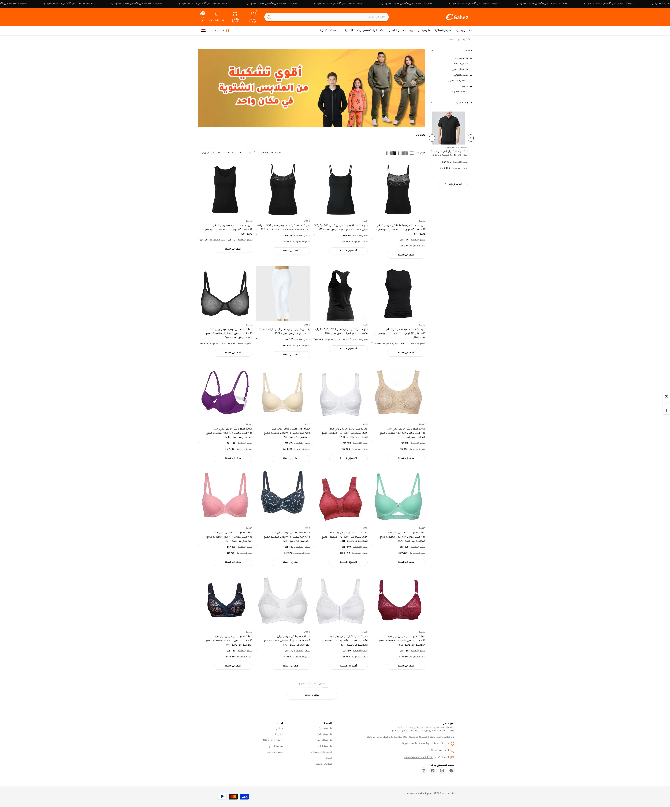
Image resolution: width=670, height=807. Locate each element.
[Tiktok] (432, 770)
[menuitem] (451, 58)
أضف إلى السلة (456, 184)
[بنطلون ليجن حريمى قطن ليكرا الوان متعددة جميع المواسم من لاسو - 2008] (283, 293)
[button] (451, 59)
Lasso (451, 39)
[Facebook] (451, 770)
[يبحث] (326, 17)
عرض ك (421, 153)
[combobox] (331, 17)
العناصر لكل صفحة (271, 153)
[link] (235, 17)
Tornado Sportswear (458, 148)
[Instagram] (442, 770)
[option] (451, 152)
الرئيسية (467, 39)
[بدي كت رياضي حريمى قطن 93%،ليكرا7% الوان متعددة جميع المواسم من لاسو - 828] (341, 293)
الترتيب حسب (234, 153)
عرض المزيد (312, 695)
